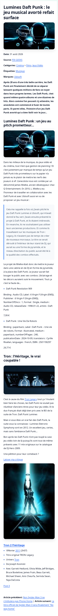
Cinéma (20, 65)
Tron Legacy (31, 399)
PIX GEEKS (17, 59)
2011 (17, 550)
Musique (20, 71)
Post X (7, 585)
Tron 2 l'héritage (14, 545)
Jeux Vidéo (38, 65)
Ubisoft (18, 76)
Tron (16, 559)
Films (28, 65)
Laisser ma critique (13, 459)
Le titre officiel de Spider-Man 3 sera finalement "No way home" (29, 605)
